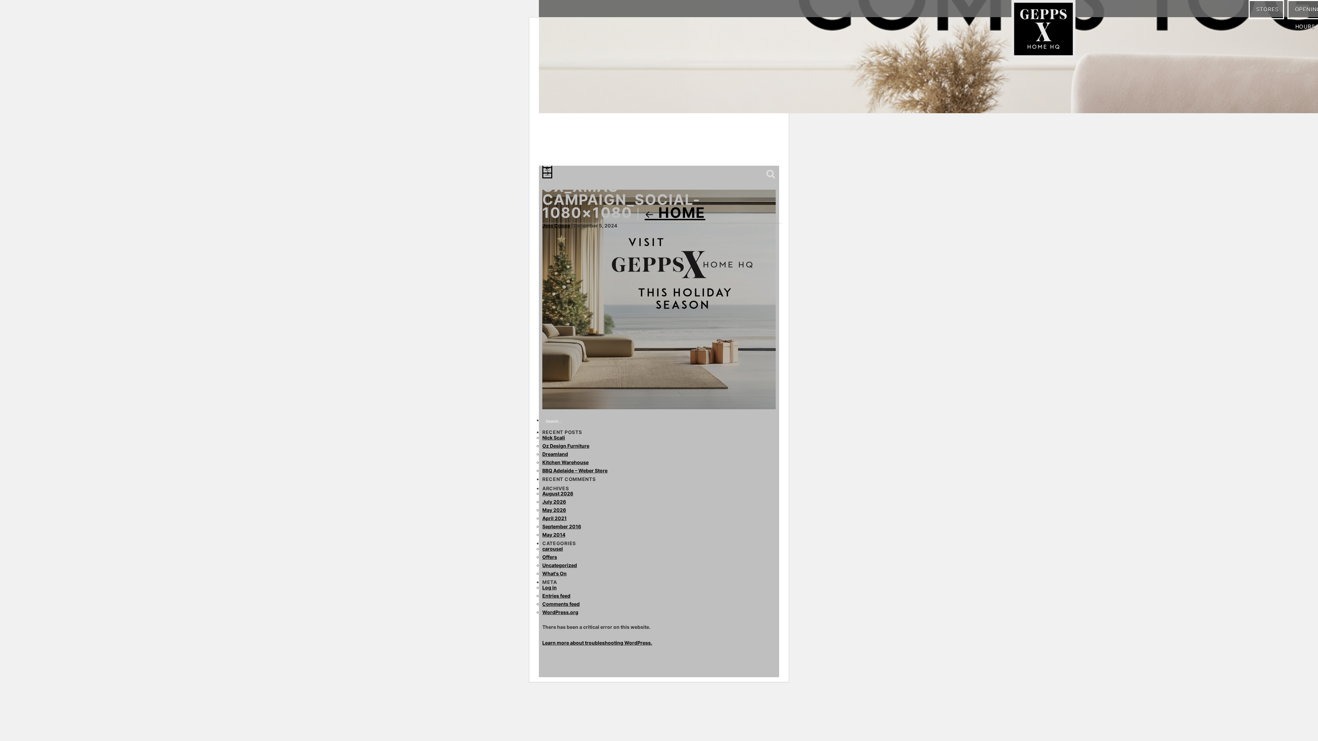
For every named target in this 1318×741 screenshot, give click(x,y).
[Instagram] (564, 151)
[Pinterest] (578, 151)
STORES (1270, 9)
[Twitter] (592, 151)
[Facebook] (551, 151)
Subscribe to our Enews (753, 152)
